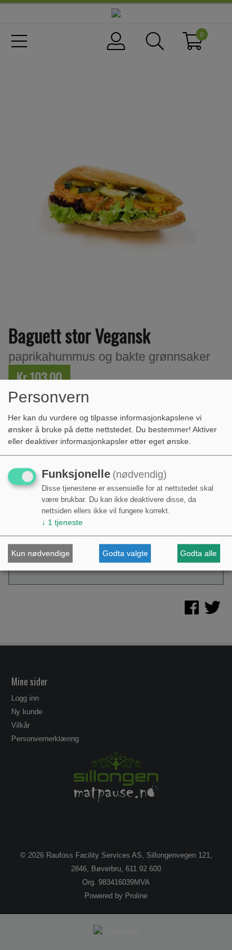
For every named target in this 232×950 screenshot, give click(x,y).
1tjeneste (62, 522)
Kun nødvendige (40, 553)
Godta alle (198, 553)
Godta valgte (125, 553)
